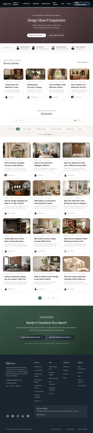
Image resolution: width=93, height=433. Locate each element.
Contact (80, 372)
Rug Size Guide (53, 378)
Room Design (28, 129)
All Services (37, 367)
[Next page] (57, 298)
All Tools (51, 393)
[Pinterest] (13, 416)
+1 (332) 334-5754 (11, 383)
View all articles (82, 62)
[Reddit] (28, 416)
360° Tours (55, 3)
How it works (16, 3)
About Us (66, 367)
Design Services (42, 129)
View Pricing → (41, 414)
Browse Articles (35, 35)
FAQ (62, 3)
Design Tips (70, 129)
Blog (69, 3)
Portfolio (46, 3)
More (80, 129)
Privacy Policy (82, 385)
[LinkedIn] (23, 416)
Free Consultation (80, 3)
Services (26, 3)
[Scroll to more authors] (88, 47)
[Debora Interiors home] (7, 3)
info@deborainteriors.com (14, 380)
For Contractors (39, 391)
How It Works (38, 370)
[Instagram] (7, 416)
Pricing (36, 3)
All (18, 129)
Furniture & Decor (57, 129)
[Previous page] (35, 298)
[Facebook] (18, 416)
